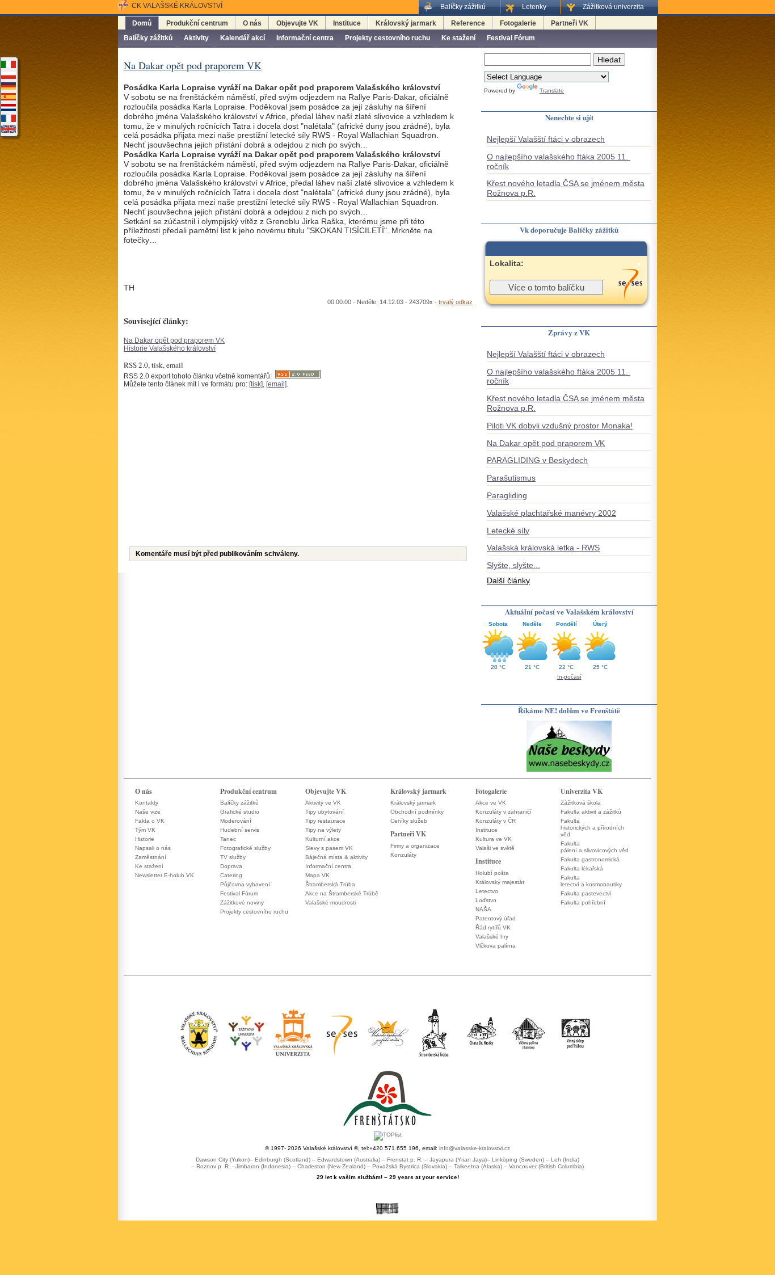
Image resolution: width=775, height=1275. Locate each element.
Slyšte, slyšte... (513, 565)
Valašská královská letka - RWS (543, 547)
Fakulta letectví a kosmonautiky (591, 880)
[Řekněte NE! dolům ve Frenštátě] (569, 771)
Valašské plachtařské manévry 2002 (551, 512)
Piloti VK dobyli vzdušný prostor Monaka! (560, 425)
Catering (231, 875)
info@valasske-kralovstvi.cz (474, 1148)
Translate (552, 90)
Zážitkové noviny (242, 902)
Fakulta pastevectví (586, 893)
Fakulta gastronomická (590, 859)
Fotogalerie (518, 23)
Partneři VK (569, 23)
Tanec (228, 839)
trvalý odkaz (456, 301)
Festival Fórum (511, 38)
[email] (276, 384)
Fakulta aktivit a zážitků (591, 812)
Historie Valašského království (170, 348)
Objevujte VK (297, 23)
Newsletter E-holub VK (164, 875)
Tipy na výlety (323, 830)
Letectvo (486, 891)
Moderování (235, 821)
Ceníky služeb (408, 821)
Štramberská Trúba (330, 884)
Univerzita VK (582, 791)
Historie (144, 839)
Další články (508, 580)
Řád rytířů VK (493, 927)
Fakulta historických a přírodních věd (592, 828)
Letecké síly (508, 530)
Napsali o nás (153, 848)
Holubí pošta (492, 873)
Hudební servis (239, 830)
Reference (468, 23)
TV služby (233, 857)
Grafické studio (239, 812)
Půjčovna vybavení (245, 884)
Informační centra (305, 38)
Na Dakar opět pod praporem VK (174, 340)
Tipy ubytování (324, 812)
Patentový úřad (495, 918)
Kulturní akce (322, 839)
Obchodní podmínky (417, 812)
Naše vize (148, 812)
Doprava (231, 866)
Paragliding (507, 495)
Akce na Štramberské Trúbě (341, 893)
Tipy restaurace (325, 821)
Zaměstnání (150, 857)
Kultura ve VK (493, 839)
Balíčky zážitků (148, 38)
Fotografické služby (245, 848)
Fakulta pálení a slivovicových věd (595, 846)
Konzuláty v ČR (495, 821)
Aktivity (196, 38)
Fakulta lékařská (582, 868)
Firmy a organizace (415, 846)
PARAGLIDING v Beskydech (537, 460)
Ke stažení (458, 38)
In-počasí (569, 677)
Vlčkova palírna (495, 945)
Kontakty (146, 802)
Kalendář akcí (242, 38)
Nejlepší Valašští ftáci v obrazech (546, 139)
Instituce (347, 23)
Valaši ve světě (495, 848)
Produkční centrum (197, 23)
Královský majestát (499, 882)
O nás (252, 23)
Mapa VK (317, 875)
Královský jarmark (406, 23)
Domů (141, 23)
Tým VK (145, 830)
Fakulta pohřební (583, 902)
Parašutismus (511, 477)
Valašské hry (491, 936)
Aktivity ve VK (323, 802)
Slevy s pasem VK (329, 848)
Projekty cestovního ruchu (387, 38)
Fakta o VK (150, 821)
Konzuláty (403, 855)
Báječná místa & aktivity (336, 857)
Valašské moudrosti (330, 902)
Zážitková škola (581, 802)
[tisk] (256, 384)
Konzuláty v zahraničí (503, 812)
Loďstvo (485, 900)
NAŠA (483, 909)
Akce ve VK (490, 802)
